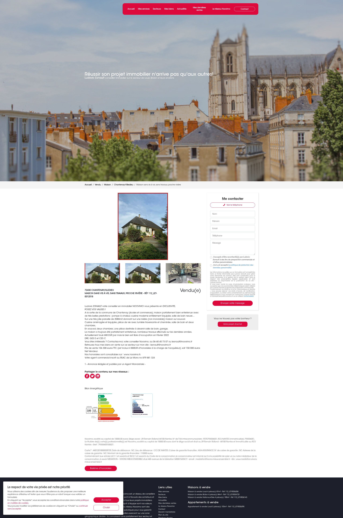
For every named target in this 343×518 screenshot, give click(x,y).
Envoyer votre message (233, 303)
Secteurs (157, 9)
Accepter (106, 500)
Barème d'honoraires (100, 468)
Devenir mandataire (166, 512)
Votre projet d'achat (232, 324)
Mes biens (169, 9)
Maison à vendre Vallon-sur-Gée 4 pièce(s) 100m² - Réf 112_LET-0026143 (217, 497)
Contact (245, 9)
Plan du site (163, 515)
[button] (198, 226)
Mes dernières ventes (199, 9)
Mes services (144, 9)
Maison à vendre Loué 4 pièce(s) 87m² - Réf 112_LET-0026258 (213, 492)
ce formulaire (248, 296)
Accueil (131, 9)
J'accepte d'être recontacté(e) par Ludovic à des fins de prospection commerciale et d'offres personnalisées (234, 259)
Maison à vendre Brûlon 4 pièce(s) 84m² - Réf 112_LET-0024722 (213, 494)
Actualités (181, 9)
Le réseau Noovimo (221, 9)
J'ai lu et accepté (233, 266)
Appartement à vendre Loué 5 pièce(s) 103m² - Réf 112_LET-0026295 (216, 507)
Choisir (106, 508)
